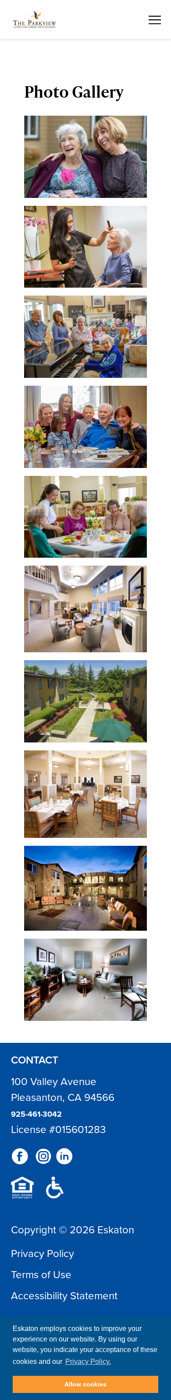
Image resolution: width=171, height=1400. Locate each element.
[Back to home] (34, 19)
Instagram (43, 1156)
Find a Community (92, 18)
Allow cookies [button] (85, 1384)
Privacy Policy (42, 1253)
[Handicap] (55, 1188)
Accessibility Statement (64, 1295)
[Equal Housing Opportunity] (22, 1188)
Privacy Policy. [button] (88, 1361)
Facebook (19, 1156)
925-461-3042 (36, 1114)
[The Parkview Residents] (85, 157)
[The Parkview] (85, 609)
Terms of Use (41, 1274)
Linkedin (64, 1156)
